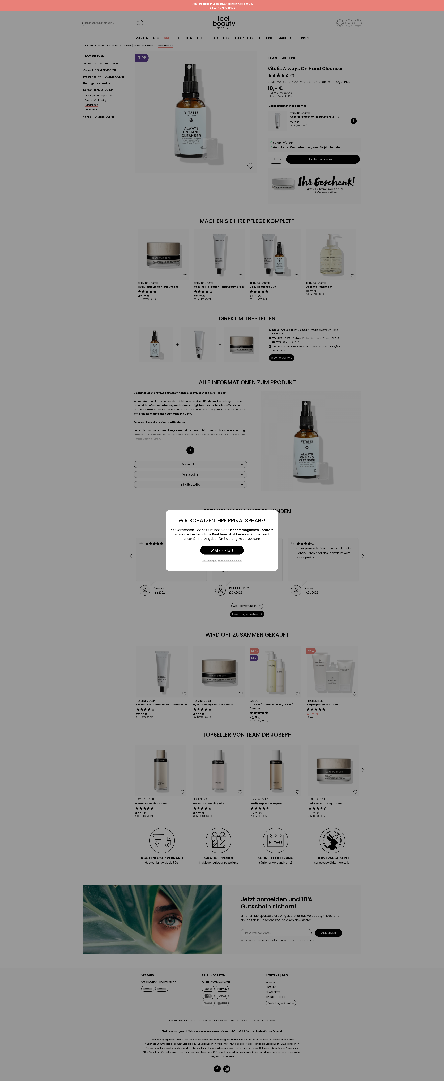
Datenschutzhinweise (230, 560)
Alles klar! (223, 550)
